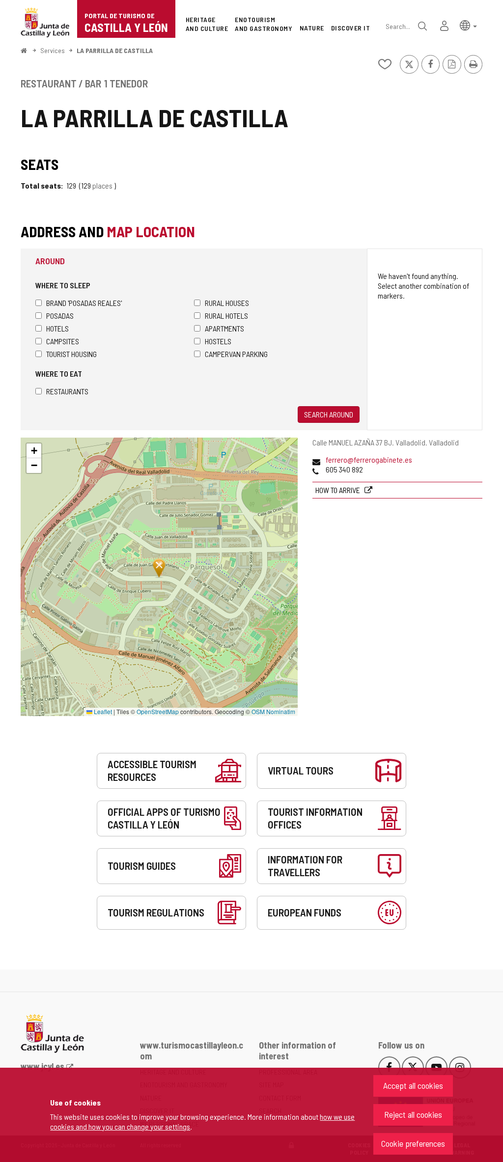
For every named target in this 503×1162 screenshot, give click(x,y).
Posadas (60, 315)
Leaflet (102, 711)
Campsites (62, 341)
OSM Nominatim (273, 711)
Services (52, 50)
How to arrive (338, 490)
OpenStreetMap (158, 711)
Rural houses (227, 302)
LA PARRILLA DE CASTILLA (115, 50)
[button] (468, 25)
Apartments (224, 328)
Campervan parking (236, 354)
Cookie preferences (413, 1143)
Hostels (218, 341)
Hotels (57, 328)
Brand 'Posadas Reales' (84, 302)
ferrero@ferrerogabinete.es (369, 459)
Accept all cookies (413, 1085)
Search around (328, 414)
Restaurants (67, 391)
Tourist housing (71, 354)
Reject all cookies (413, 1114)
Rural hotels (226, 315)
